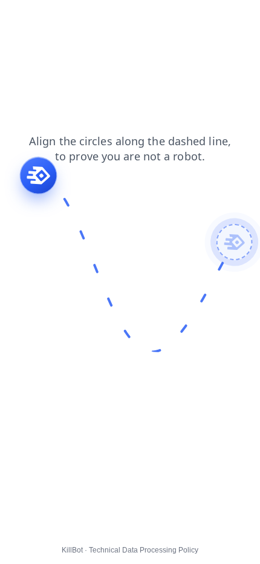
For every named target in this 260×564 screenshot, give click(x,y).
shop (210, 17)
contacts (24, 17)
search (95, 17)
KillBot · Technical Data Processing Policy (130, 550)
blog (178, 17)
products (138, 17)
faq (61, 17)
